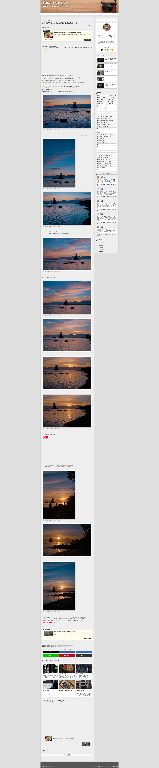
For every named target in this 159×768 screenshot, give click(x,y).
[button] (84, 655)
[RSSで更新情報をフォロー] (108, 50)
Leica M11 (54, 646)
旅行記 (45, 646)
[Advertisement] (67, 61)
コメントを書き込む (67, 755)
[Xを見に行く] (102, 50)
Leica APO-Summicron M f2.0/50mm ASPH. (65, 646)
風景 (49, 646)
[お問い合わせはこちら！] (111, 50)
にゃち (108, 33)
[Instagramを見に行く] (105, 50)
